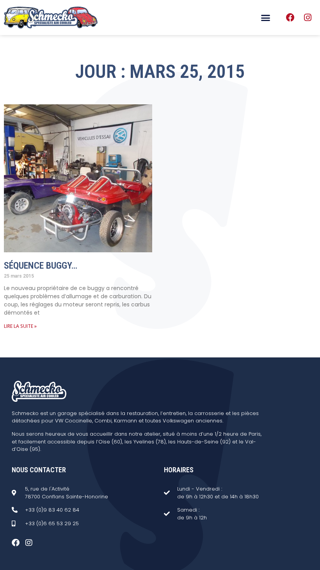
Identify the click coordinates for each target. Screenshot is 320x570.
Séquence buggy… (40, 265)
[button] (265, 17)
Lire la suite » (20, 326)
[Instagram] (307, 17)
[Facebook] (290, 17)
